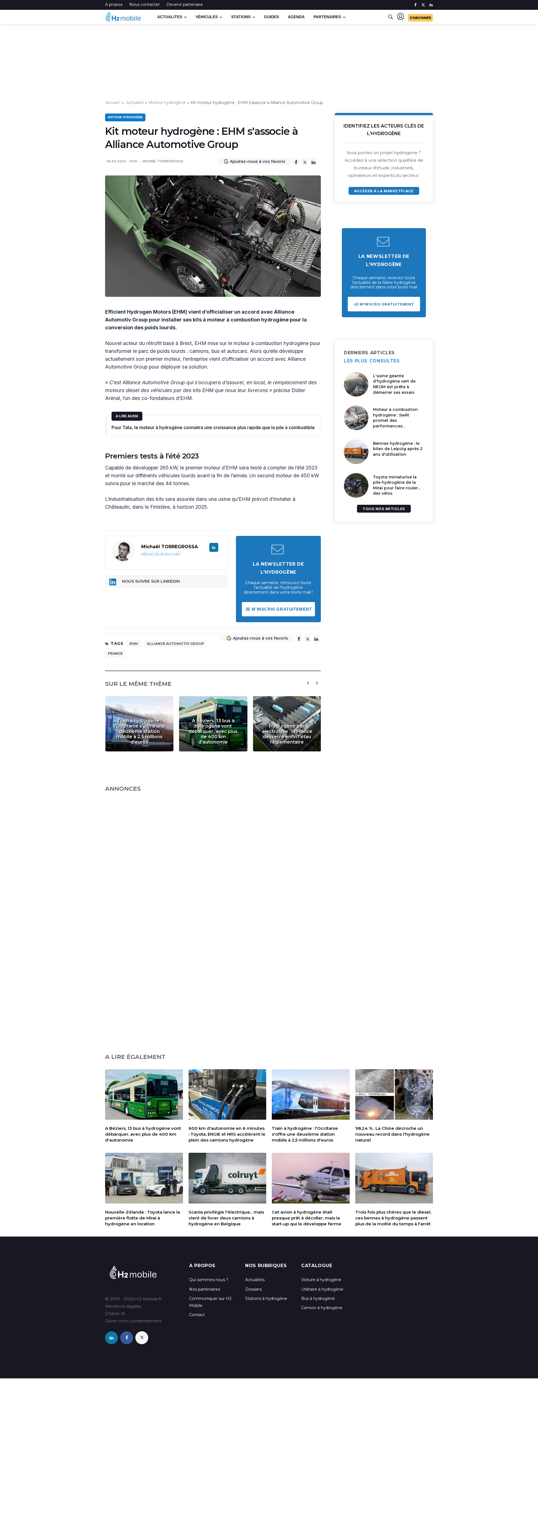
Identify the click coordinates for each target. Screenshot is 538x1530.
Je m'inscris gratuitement (278, 609)
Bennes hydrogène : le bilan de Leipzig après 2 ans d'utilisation (398, 449)
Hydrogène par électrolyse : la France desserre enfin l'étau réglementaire (287, 734)
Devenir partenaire (184, 4)
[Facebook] (296, 161)
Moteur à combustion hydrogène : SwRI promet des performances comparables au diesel (396, 420)
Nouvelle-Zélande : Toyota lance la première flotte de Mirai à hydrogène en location (142, 1217)
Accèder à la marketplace (383, 191)
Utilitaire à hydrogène (322, 1289)
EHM (133, 644)
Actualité (135, 102)
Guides (271, 17)
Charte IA (115, 1313)
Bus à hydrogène (318, 1298)
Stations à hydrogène (266, 1298)
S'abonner (420, 18)
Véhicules (207, 17)
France (115, 653)
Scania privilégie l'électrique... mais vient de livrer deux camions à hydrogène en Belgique (226, 1217)
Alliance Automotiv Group (175, 644)
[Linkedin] (313, 161)
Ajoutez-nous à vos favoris (257, 161)
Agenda (296, 17)
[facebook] (415, 5)
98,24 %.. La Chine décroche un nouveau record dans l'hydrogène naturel (392, 1134)
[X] (305, 162)
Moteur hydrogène (167, 102)
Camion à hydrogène (321, 1307)
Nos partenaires (204, 1289)
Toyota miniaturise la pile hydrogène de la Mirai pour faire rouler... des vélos (396, 485)
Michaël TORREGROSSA (162, 161)
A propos (113, 4)
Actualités (255, 1279)
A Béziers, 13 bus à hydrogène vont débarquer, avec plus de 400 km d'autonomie (213, 731)
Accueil (112, 102)
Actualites (169, 17)
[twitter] (423, 5)
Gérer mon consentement (133, 1320)
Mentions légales (123, 1306)
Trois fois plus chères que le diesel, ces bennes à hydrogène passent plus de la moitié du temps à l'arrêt (393, 1217)
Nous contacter (144, 4)
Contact (197, 1314)
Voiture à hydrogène (321, 1279)
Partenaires (327, 17)
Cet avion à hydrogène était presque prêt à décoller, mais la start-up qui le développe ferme (306, 1217)
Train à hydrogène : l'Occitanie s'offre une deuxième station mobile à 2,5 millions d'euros (139, 731)
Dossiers (253, 1289)
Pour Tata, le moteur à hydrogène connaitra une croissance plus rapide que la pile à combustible (213, 427)
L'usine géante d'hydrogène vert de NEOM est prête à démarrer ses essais (394, 384)
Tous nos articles (384, 508)
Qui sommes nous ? (208, 1279)
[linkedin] (431, 5)
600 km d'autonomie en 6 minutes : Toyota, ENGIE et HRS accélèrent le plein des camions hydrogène (227, 1134)
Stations (241, 17)
